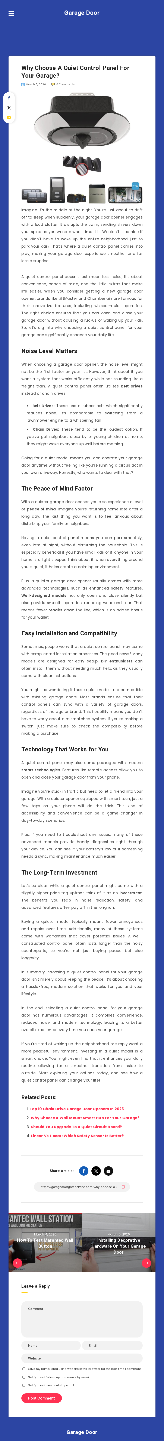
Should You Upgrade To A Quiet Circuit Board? (76, 1126)
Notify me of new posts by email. (51, 1385)
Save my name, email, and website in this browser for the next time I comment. (84, 1369)
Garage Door (82, 12)
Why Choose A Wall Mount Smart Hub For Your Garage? (85, 1117)
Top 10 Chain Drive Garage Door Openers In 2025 (77, 1108)
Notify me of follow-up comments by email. (59, 1377)
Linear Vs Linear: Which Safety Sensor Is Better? (77, 1135)
